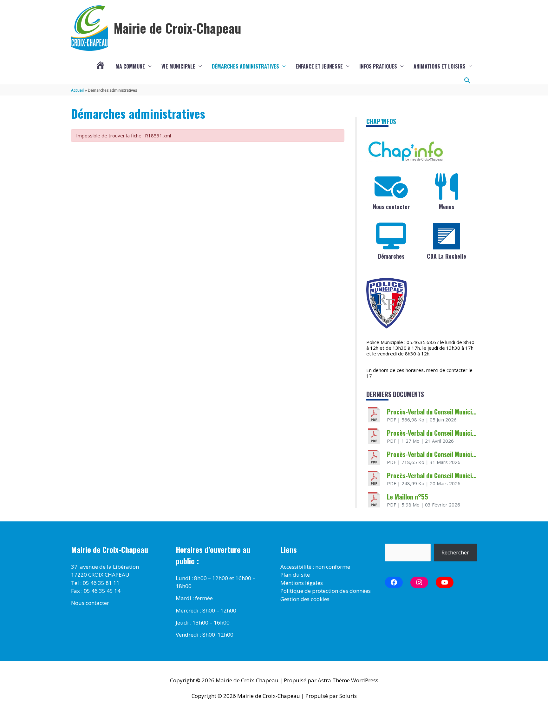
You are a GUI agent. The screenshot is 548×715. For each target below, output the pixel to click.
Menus (446, 206)
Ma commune (130, 66)
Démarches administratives (245, 66)
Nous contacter (391, 206)
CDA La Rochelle (446, 256)
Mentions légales (301, 582)
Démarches (391, 256)
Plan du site (295, 574)
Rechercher (455, 552)
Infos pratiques (378, 66)
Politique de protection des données (325, 590)
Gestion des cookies (304, 599)
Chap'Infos (381, 121)
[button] (467, 80)
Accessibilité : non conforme (315, 566)
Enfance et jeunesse (319, 66)
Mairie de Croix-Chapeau (177, 27)
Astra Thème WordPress (348, 680)
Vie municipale (178, 66)
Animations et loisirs (440, 66)
